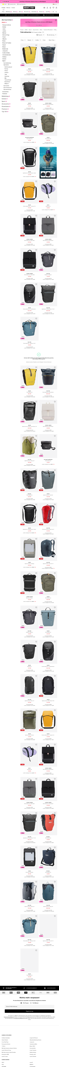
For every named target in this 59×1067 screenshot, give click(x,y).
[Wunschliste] (53, 8)
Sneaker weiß (33, 1054)
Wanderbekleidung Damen (35, 1039)
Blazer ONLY (32, 1046)
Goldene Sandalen (6, 1037)
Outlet (5, 4)
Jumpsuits (32, 1042)
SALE (26, 29)
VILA (3, 1064)
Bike (41, 29)
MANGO (31, 1064)
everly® (31, 1062)
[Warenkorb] (56, 8)
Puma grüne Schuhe (6, 1044)
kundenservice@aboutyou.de (20, 1018)
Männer (8, 7)
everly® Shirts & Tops (6, 1050)
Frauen (3, 7)
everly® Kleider (33, 1056)
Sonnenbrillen (33, 1048)
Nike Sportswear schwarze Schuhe (9, 1048)
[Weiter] (53, 12)
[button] (40, 35)
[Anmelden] (47, 8)
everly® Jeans (5, 1056)
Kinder (13, 7)
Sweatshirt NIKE (5, 1054)
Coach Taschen (33, 1050)
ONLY (3, 1062)
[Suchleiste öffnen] (56, 12)
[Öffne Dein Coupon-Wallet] (44, 8)
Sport (30, 29)
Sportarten (36, 29)
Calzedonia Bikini (33, 1044)
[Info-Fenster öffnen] (56, 1)
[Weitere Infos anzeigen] (29, 75)
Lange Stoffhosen (34, 1037)
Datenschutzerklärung (9, 1017)
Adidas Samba (33, 1052)
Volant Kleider (5, 1039)
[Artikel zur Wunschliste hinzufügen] (36, 45)
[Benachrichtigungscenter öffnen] (50, 7)
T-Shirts (3, 1046)
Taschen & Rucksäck (48, 29)
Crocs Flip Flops (5, 1042)
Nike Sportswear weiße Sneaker (9, 1052)
